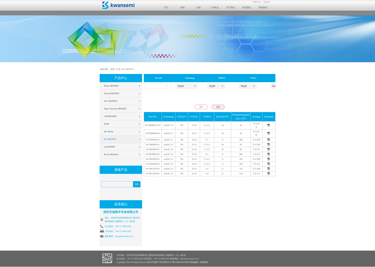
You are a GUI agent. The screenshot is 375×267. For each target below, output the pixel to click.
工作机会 (214, 7)
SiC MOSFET (128, 69)
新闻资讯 (263, 7)
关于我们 (230, 7)
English (267, 2)
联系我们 (246, 7)
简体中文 (256, 2)
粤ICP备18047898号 (181, 262)
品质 (198, 7)
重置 (201, 107)
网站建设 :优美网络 (199, 262)
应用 (182, 7)
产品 (166, 7)
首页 (112, 69)
